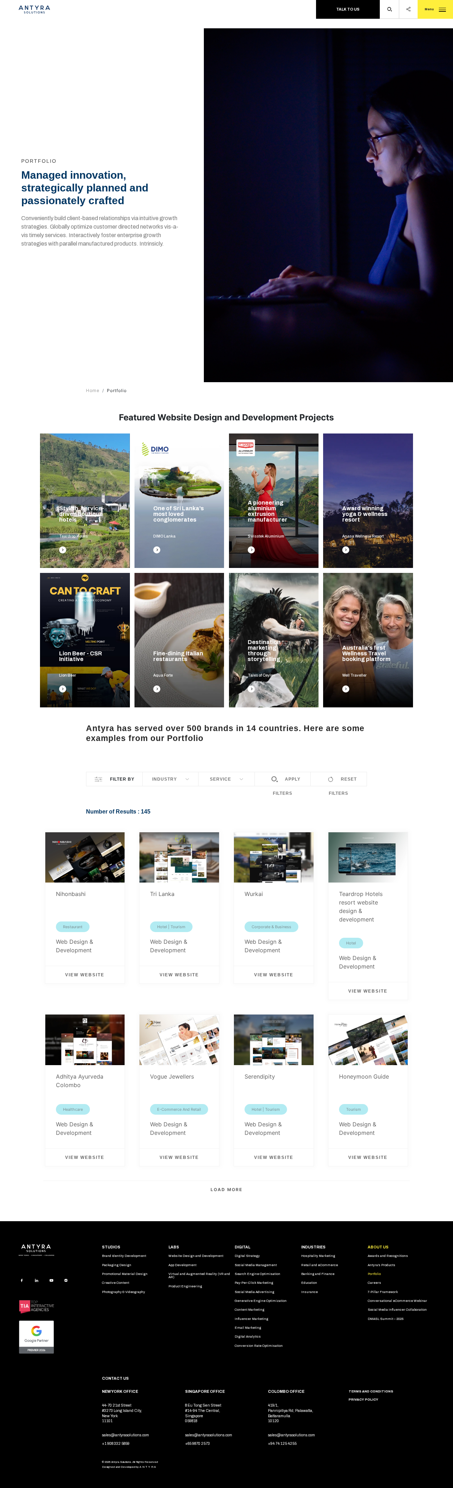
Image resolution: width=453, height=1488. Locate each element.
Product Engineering (185, 1286)
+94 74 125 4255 (282, 1444)
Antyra (148, 1467)
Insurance (309, 1292)
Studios (111, 1247)
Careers (374, 1283)
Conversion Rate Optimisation (259, 1346)
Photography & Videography (123, 1292)
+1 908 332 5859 (116, 1444)
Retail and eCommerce (319, 1265)
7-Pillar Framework (383, 1292)
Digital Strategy (247, 1256)
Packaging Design (116, 1265)
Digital (242, 1247)
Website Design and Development (195, 1256)
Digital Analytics (248, 1336)
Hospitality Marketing (318, 1256)
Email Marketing (248, 1327)
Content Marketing (249, 1309)
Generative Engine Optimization (261, 1301)
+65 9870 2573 (197, 1444)
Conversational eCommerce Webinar (397, 1301)
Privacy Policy (363, 1399)
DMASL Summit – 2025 (385, 1319)
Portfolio (374, 1274)
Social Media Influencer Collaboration (397, 1309)
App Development (182, 1265)
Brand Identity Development (124, 1256)
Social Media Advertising (254, 1292)
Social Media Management (256, 1265)
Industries (313, 1247)
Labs (173, 1247)
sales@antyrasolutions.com (125, 1435)
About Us (378, 1247)
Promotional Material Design (125, 1274)
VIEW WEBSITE (368, 991)
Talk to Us (348, 9)
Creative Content (115, 1283)
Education (309, 1283)
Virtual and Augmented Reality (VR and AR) (199, 1275)
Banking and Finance (317, 1274)
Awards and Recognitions (388, 1256)
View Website (84, 974)
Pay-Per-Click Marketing (254, 1283)
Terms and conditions (371, 1391)
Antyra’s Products (381, 1265)
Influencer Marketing (251, 1319)
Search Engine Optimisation (257, 1274)
